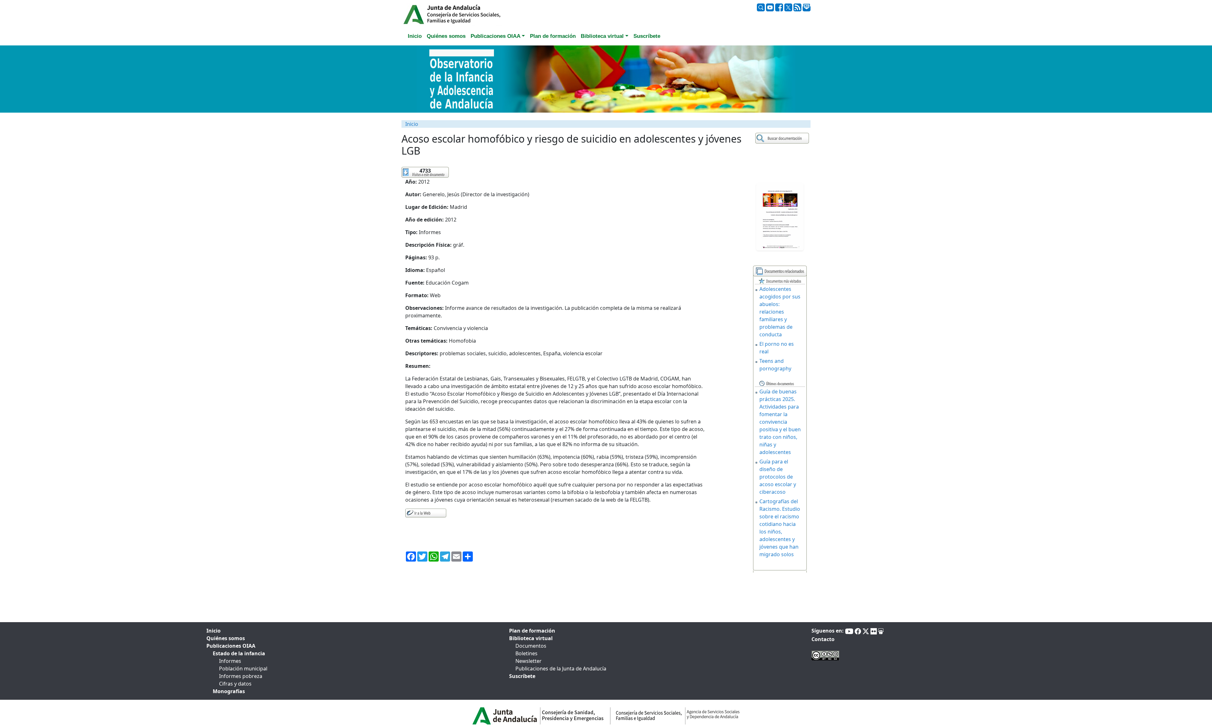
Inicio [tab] (415, 36)
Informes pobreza (240, 676)
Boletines (526, 653)
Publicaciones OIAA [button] (495, 36)
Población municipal (243, 668)
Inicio (411, 124)
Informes (230, 660)
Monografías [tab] (229, 691)
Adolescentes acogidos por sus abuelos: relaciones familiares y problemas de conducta (779, 312)
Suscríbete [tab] (646, 36)
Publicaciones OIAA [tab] (230, 645)
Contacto (823, 639)
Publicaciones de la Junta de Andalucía (560, 668)
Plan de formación (532, 630)
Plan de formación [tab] (553, 36)
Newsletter (528, 660)
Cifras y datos (235, 683)
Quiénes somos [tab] (446, 36)
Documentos (530, 645)
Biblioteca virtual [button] (602, 36)
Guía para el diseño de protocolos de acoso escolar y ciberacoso (777, 476)
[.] (783, 138)
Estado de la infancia (239, 653)
